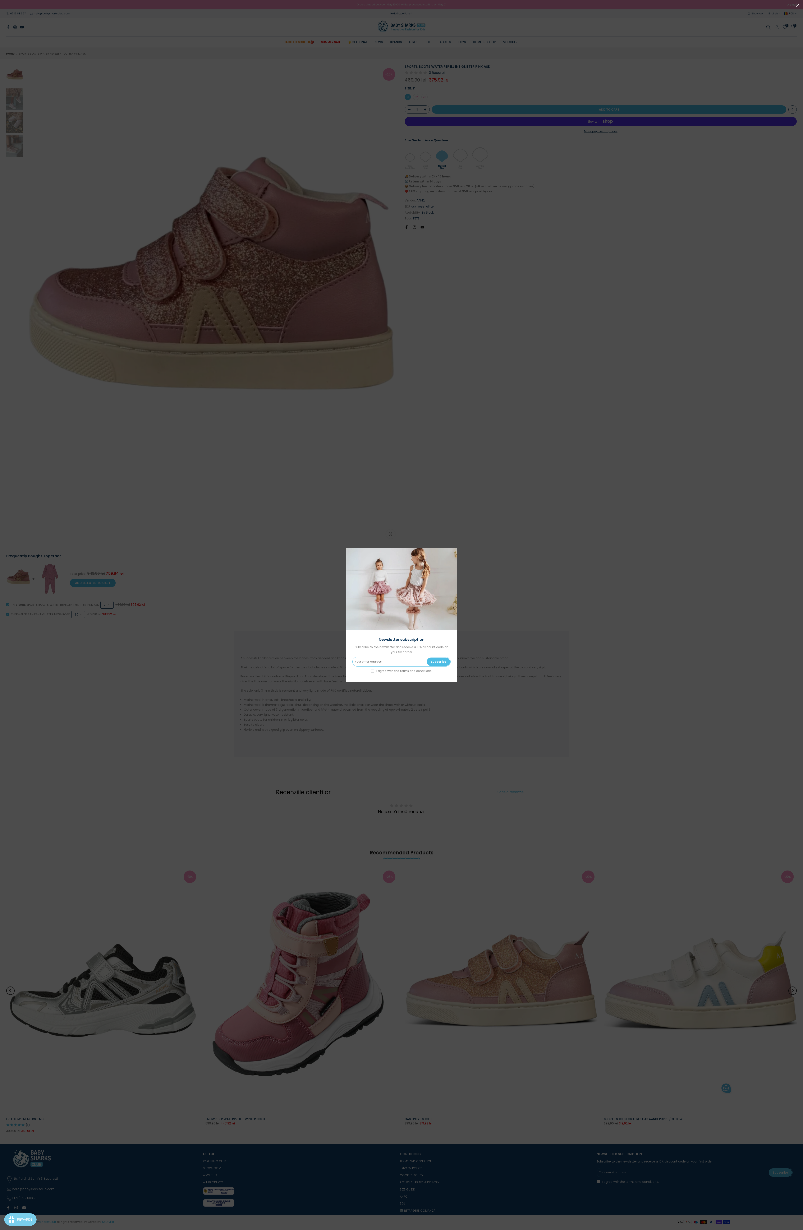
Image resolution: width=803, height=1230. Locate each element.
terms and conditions (415, 671)
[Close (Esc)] (798, 5)
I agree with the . (404, 671)
